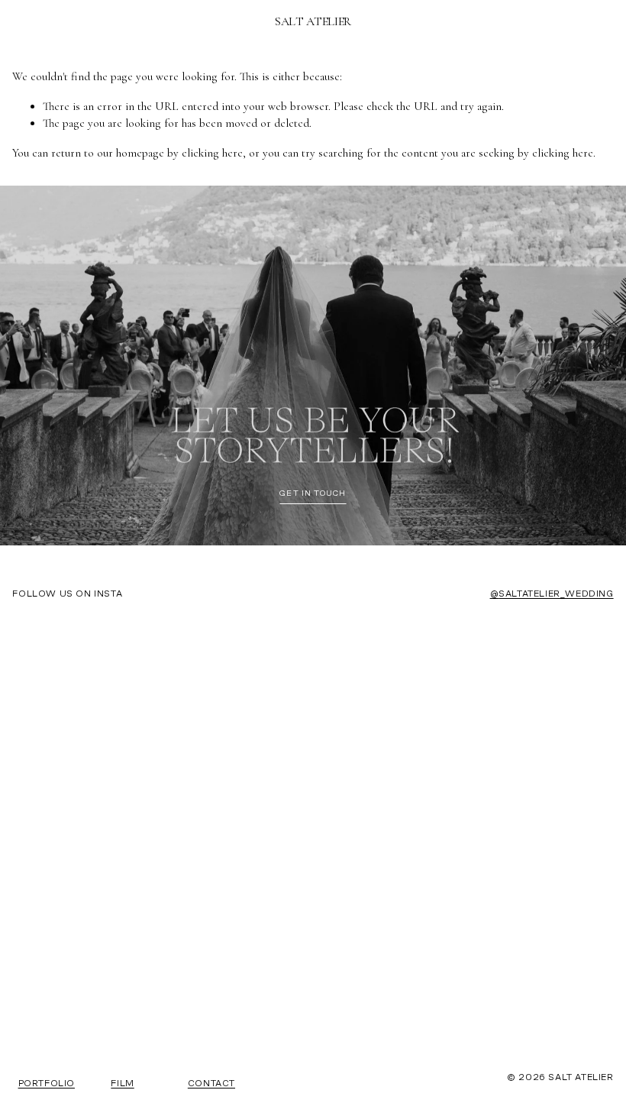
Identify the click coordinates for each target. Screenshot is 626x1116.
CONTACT (211, 1084)
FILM (122, 1084)
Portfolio (46, 1084)
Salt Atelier (313, 21)
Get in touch (312, 494)
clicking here (212, 153)
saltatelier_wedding (556, 594)
